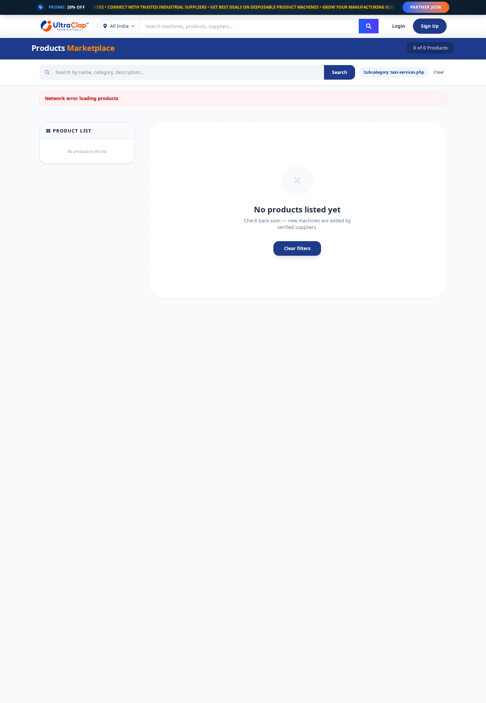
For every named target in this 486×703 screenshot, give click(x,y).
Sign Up (430, 26)
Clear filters (297, 248)
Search (339, 72)
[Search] (369, 26)
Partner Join (425, 7)
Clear (439, 72)
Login (398, 26)
